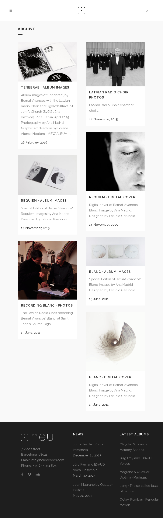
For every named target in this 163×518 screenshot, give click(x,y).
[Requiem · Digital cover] (115, 161)
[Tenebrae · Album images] (47, 62)
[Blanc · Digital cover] (115, 341)
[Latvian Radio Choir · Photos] (115, 64)
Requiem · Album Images (44, 201)
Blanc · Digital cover (110, 377)
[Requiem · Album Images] (47, 175)
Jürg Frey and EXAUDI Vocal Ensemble (89, 467)
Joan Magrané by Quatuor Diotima (93, 487)
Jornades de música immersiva (88, 447)
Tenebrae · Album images (45, 87)
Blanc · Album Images (110, 272)
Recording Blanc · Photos (47, 305)
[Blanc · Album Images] (115, 251)
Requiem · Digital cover (112, 197)
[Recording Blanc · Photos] (47, 270)
